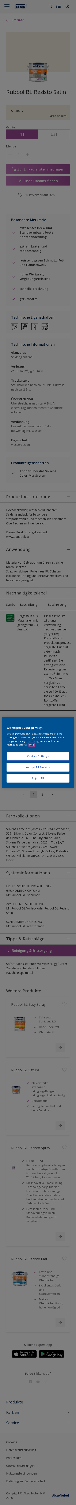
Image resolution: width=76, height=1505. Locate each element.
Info (31, 744)
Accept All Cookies (38, 767)
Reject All (38, 778)
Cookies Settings (38, 756)
